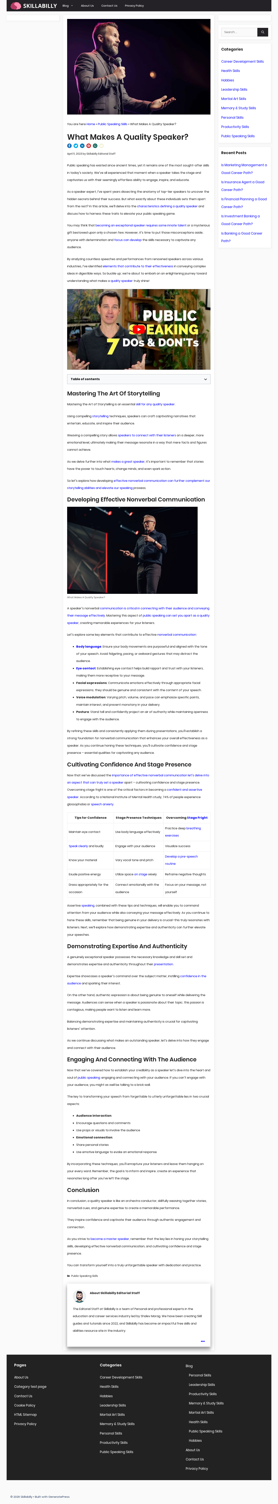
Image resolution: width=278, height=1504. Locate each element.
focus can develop (128, 240)
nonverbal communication (176, 634)
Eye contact (86, 668)
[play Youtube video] (138, 329)
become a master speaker (110, 1239)
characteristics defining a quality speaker (167, 206)
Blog (66, 6)
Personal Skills (232, 117)
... (203, 1338)
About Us (87, 6)
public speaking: (89, 1077)
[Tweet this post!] (76, 147)
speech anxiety (102, 804)
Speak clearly (78, 846)
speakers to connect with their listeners (147, 435)
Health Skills (230, 71)
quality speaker (122, 281)
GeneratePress (59, 1497)
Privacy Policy (134, 6)
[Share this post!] (69, 147)
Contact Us (109, 6)
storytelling (100, 416)
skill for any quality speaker (155, 404)
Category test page (30, 1386)
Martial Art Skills (233, 99)
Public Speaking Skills (112, 124)
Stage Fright (197, 818)
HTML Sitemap (25, 1414)
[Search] (262, 32)
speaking (88, 905)
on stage (140, 874)
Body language (88, 646)
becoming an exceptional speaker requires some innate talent (141, 225)
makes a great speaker (128, 461)
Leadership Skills (234, 89)
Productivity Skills (235, 127)
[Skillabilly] (33, 5)
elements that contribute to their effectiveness (138, 266)
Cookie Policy (24, 1405)
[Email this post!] (101, 147)
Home (91, 124)
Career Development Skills (242, 61)
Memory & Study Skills (238, 108)
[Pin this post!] (88, 147)
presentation (163, 964)
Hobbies (227, 80)
